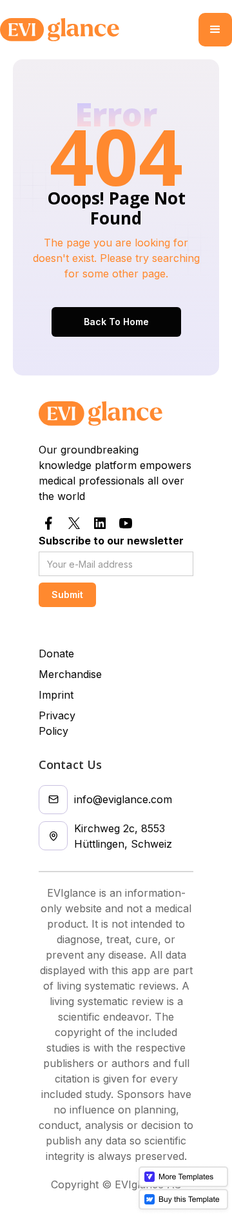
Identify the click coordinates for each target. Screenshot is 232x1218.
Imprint (56, 694)
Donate (56, 653)
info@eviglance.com (123, 799)
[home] (99, 29)
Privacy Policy (57, 723)
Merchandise (70, 674)
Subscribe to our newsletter (111, 540)
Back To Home (116, 321)
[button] (215, 29)
